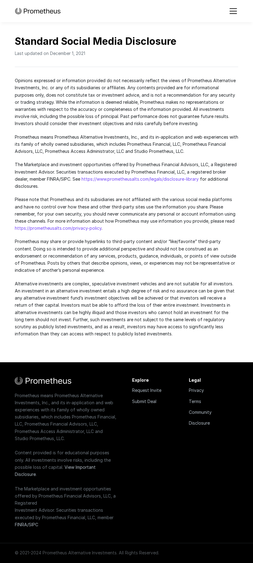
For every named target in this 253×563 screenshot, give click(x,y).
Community (200, 412)
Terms (195, 401)
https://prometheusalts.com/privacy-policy (58, 228)
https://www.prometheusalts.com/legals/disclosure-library (140, 179)
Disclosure (199, 423)
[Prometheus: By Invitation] (38, 11)
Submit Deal (144, 401)
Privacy (196, 390)
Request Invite (146, 390)
